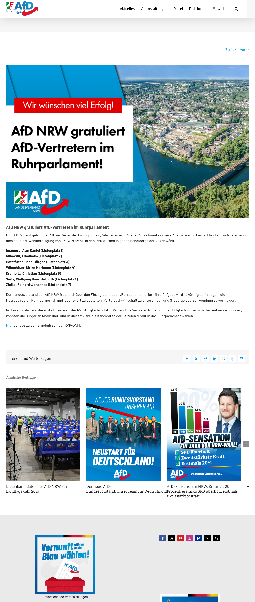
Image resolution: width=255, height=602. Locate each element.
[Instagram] (189, 541)
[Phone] (216, 541)
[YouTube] (180, 541)
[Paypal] (198, 541)
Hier (9, 325)
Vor (242, 49)
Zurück (230, 49)
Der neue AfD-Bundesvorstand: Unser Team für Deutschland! (130, 492)
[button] (236, 9)
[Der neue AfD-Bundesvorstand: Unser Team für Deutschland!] (127, 390)
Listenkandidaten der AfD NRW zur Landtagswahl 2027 (36, 492)
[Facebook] (162, 541)
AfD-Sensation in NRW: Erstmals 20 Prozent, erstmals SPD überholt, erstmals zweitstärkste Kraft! (207, 494)
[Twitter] (171, 541)
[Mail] (207, 541)
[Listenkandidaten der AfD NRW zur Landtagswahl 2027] (44, 390)
